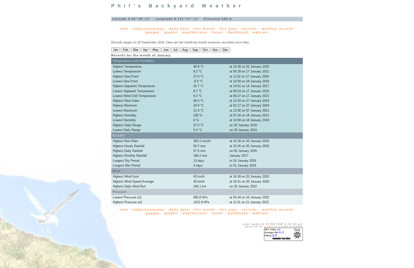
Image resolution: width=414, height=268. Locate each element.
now (124, 28)
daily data (179, 28)
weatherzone (195, 32)
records (249, 28)
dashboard (238, 32)
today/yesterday (148, 28)
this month (204, 28)
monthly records (278, 28)
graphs (171, 32)
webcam (260, 32)
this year (228, 28)
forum (217, 32)
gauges (153, 32)
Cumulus (271, 226)
